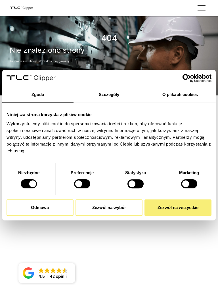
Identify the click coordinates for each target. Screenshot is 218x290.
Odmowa (40, 207)
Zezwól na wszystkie (178, 207)
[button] (46, 273)
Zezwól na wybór (109, 207)
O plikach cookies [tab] (180, 94)
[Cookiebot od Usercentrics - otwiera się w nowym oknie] (186, 78)
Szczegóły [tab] (109, 94)
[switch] (82, 183)
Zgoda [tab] (38, 94)
